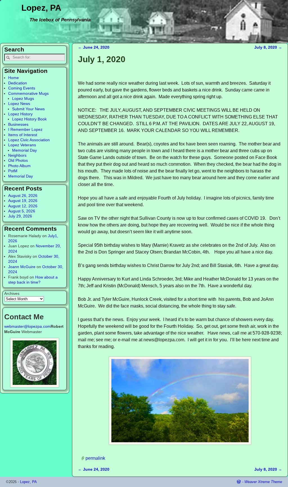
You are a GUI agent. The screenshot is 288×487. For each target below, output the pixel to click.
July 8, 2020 (268, 47)
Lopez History (20, 114)
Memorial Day (24, 150)
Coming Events (21, 88)
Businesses (18, 124)
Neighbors (17, 155)
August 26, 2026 (22, 195)
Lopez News (19, 103)
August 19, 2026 (22, 200)
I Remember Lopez (25, 129)
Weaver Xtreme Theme (263, 482)
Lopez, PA (41, 7)
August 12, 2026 (22, 206)
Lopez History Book (29, 119)
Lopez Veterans (22, 145)
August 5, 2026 (21, 211)
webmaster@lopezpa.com (27, 326)
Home (13, 77)
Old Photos (18, 160)
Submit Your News (28, 109)
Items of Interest (22, 135)
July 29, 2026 (20, 216)
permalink (95, 458)
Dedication (17, 83)
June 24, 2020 (93, 47)
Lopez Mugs (23, 98)
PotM (12, 171)
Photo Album (19, 165)
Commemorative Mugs (28, 93)
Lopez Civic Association (29, 140)
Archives (11, 293)
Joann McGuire (21, 266)
